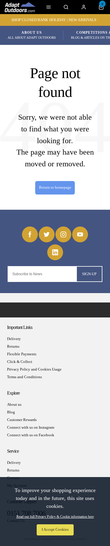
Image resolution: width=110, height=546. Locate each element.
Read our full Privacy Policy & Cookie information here (55, 516)
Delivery (14, 339)
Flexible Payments (21, 354)
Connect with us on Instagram (30, 427)
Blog (11, 412)
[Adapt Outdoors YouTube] (80, 234)
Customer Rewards (22, 419)
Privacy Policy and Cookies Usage (34, 369)
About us (14, 404)
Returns (13, 346)
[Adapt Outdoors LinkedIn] (55, 252)
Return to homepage (55, 187)
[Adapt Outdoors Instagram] (63, 234)
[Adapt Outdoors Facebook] (30, 234)
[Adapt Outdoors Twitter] (47, 234)
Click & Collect (19, 361)
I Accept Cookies (55, 530)
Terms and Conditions (24, 377)
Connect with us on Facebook (30, 435)
